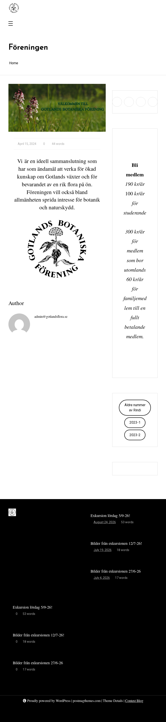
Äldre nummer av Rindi (134, 407)
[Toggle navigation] (10, 23)
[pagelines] (148, 8)
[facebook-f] (136, 8)
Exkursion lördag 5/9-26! (110, 515)
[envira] (142, 8)
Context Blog (134, 700)
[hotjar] (154, 8)
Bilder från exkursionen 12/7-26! (116, 543)
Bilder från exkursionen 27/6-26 (116, 571)
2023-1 (134, 422)
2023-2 (134, 435)
